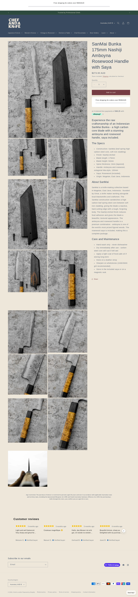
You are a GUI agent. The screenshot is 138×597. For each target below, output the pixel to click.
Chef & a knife (17, 592)
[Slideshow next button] (123, 530)
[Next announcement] (129, 13)
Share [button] (96, 279)
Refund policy (41, 592)
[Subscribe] (45, 564)
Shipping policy (76, 592)
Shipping (105, 76)
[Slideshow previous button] (14, 530)
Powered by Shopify (28, 592)
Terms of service (64, 592)
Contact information (89, 592)
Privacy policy (52, 592)
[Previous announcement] (8, 13)
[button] (15, 33)
